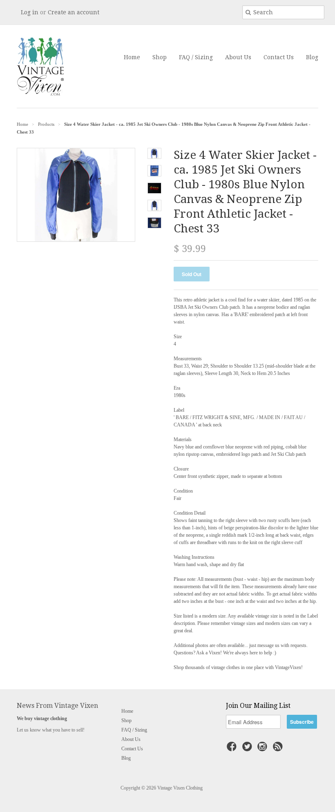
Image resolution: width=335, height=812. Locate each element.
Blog (312, 57)
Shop (159, 57)
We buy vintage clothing (42, 718)
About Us (238, 57)
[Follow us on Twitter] (248, 749)
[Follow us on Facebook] (233, 749)
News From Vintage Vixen (57, 705)
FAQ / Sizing (196, 57)
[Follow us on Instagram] (263, 749)
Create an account (73, 12)
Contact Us (279, 57)
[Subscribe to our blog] (279, 749)
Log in (29, 12)
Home (132, 57)
